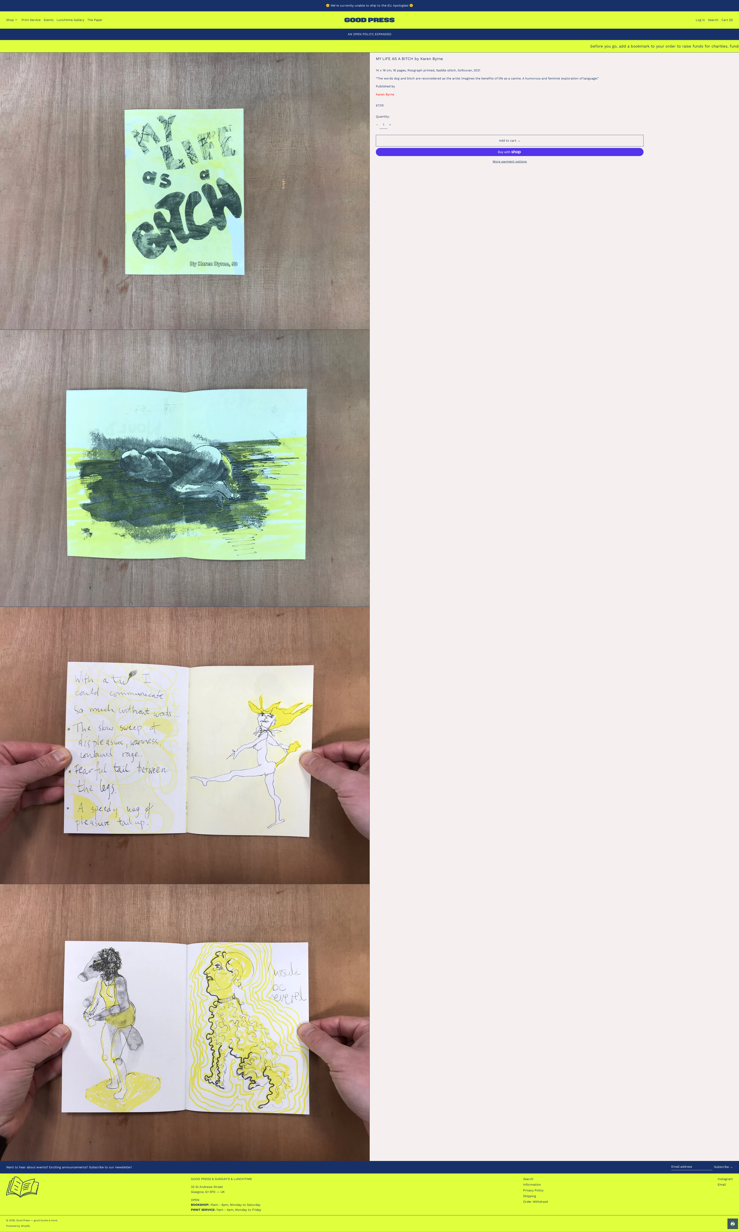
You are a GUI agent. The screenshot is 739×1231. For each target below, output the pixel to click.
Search (528, 1179)
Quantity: (383, 116)
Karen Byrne (385, 94)
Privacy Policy (533, 1190)
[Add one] (390, 124)
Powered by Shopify (18, 1225)
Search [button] (713, 20)
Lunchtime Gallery (70, 20)
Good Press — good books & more (36, 1220)
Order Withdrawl (535, 1201)
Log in (700, 20)
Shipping (529, 1196)
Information (532, 1184)
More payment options (510, 161)
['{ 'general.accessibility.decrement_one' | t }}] (377, 124)
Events (49, 20)
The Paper (95, 20)
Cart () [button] (727, 20)
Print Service (31, 20)
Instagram (725, 1179)
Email (722, 1184)
